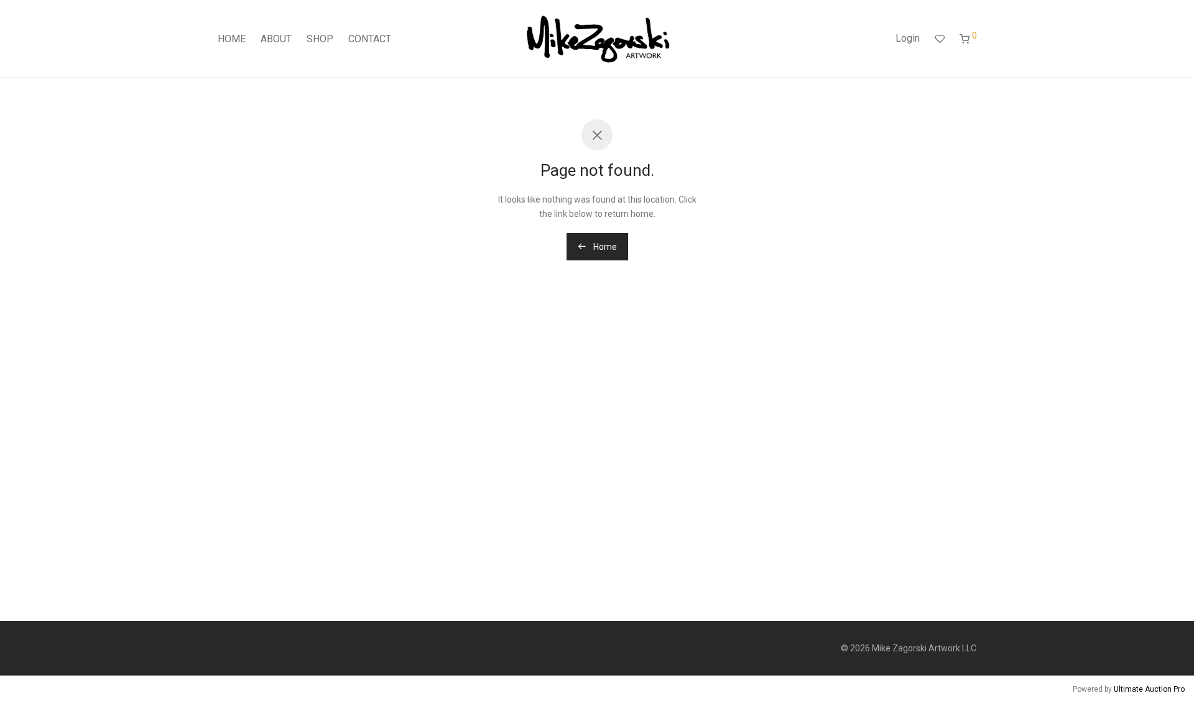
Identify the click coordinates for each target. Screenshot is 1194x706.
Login (907, 38)
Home (604, 247)
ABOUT (276, 39)
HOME (232, 39)
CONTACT (369, 39)
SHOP (320, 39)
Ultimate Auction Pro (1149, 689)
